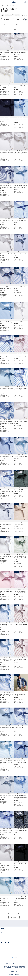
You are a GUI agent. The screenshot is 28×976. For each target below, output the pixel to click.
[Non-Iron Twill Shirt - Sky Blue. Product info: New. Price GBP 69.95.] (21, 107)
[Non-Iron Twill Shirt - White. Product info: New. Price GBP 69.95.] (7, 544)
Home (2, 5)
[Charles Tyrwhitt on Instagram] (5, 942)
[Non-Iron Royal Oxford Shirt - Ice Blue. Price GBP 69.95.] (7, 784)
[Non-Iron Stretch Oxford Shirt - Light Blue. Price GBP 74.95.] (7, 885)
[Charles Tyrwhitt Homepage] (14, 1)
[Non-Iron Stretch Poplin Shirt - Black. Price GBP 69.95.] (21, 852)
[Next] (25, 19)
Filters (3, 24)
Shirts (6, 5)
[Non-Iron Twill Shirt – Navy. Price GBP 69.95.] (7, 107)
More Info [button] (4, 937)
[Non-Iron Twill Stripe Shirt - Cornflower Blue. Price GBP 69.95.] (7, 343)
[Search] (21, 1)
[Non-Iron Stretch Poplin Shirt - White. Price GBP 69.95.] (7, 141)
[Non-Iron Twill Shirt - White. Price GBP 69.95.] (7, 41)
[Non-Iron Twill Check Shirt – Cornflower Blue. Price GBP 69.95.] (21, 716)
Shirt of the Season (20, 19)
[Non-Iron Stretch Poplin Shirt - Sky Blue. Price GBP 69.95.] (7, 377)
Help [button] (2, 928)
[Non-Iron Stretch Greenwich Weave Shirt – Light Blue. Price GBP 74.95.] (21, 174)
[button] (14, 29)
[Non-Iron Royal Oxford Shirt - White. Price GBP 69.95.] (7, 209)
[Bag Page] (24, 1)
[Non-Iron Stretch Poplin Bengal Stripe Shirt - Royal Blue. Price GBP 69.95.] (7, 174)
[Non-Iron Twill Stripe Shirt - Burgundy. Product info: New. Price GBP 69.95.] (21, 613)
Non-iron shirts (12, 5)
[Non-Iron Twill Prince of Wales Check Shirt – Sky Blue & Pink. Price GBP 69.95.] (7, 275)
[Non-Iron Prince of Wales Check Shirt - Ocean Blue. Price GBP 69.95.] (21, 749)
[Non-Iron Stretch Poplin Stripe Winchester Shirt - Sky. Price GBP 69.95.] (7, 478)
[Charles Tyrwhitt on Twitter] (8, 942)
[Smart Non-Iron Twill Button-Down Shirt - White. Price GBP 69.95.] (21, 141)
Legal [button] (3, 932)
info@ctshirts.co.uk (21, 969)
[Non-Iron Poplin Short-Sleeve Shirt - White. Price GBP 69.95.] (7, 852)
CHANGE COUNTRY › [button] (14, 974)
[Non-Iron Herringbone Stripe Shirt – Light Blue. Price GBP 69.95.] (7, 716)
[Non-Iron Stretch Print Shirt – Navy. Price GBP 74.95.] (21, 819)
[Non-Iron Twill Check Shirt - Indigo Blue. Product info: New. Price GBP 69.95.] (21, 682)
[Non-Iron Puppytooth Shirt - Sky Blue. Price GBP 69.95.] (21, 209)
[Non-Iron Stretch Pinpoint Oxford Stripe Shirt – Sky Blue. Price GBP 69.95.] (7, 749)
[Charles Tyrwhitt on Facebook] (1, 942)
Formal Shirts (7, 19)
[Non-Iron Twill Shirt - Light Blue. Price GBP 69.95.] (21, 242)
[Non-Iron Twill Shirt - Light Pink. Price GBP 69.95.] (7, 579)
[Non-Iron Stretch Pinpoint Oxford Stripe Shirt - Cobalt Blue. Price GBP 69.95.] (7, 410)
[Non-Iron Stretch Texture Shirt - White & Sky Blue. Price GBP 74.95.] (7, 511)
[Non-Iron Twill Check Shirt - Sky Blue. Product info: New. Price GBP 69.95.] (21, 275)
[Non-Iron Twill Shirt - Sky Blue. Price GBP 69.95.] (21, 74)
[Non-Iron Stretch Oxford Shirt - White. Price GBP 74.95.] (7, 74)
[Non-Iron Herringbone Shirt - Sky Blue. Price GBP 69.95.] (7, 445)
